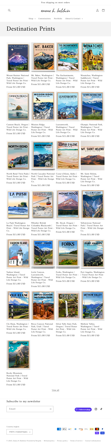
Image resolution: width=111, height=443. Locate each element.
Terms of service (76, 441)
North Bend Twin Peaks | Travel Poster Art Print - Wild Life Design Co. (18, 176)
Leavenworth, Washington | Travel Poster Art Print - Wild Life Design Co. (67, 128)
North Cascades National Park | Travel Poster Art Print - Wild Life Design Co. (43, 178)
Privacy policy (62, 441)
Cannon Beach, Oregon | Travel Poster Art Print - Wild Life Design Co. (18, 127)
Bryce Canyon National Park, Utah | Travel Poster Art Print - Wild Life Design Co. (42, 328)
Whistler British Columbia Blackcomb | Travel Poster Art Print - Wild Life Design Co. (42, 227)
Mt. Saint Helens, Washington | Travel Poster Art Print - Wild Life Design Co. (91, 178)
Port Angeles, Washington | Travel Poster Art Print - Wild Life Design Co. (92, 275)
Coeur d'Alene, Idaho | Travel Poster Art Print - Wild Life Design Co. (67, 176)
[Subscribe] (50, 409)
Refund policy (49, 441)
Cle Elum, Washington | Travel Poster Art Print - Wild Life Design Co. (18, 327)
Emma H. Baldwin (19, 441)
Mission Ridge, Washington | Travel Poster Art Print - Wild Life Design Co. (42, 128)
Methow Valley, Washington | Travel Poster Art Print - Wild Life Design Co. (91, 328)
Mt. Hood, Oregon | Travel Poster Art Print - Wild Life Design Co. (67, 226)
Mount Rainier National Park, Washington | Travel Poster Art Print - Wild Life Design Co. (18, 79)
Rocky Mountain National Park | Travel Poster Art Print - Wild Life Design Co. (17, 377)
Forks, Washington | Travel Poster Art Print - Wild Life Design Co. (67, 275)
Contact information (93, 441)
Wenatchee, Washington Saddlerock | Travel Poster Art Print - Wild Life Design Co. (92, 79)
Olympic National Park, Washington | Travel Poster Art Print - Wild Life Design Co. (92, 128)
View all (55, 390)
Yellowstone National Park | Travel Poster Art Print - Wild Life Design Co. (92, 227)
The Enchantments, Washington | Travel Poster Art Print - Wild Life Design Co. (67, 79)
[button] (9, 10)
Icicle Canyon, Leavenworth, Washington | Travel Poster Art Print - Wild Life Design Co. (42, 277)
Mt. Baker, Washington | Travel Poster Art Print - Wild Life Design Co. (42, 78)
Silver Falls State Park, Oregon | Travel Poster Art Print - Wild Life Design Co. (66, 328)
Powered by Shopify (34, 441)
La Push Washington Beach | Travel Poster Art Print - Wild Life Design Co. (18, 227)
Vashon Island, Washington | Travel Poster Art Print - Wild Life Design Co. (17, 276)
